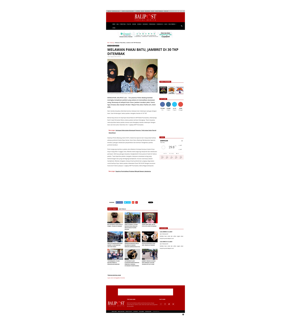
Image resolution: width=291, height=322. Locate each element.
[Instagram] (177, 11)
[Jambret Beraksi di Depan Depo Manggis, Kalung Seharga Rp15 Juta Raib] (150, 254)
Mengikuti (168, 102)
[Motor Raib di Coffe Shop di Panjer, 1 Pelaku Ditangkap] (115, 217)
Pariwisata (160, 24)
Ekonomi (145, 24)
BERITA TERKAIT (112, 209)
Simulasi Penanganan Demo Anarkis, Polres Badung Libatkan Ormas (115, 245)
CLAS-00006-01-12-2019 (166, 241)
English (166, 11)
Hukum (134, 24)
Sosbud (139, 24)
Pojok (152, 11)
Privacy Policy (129, 311)
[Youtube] (182, 11)
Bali (118, 24)
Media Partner (121, 311)
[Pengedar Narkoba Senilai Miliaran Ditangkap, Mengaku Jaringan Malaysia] (132, 236)
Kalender (147, 11)
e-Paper (138, 11)
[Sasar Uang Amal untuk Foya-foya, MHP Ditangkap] (150, 217)
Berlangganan (181, 102)
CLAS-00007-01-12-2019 (166, 231)
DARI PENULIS (122, 209)
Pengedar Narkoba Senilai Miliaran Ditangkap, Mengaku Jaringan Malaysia (132, 245)
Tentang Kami (148, 311)
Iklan (142, 11)
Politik (129, 24)
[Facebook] (175, 11)
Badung (112, 42)
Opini (113, 28)
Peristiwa (123, 24)
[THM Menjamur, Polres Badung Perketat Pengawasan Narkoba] (115, 254)
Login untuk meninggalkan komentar (116, 277)
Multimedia (172, 24)
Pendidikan (152, 24)
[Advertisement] (145, 5)
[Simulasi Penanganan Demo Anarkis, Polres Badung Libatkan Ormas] (115, 236)
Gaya (165, 24)
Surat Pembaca (159, 11)
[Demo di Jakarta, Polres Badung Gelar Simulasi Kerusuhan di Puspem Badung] (132, 217)
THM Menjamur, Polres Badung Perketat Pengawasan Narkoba (113, 262)
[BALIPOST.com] (145, 17)
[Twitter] (180, 11)
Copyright (135, 311)
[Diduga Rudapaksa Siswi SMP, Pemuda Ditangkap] (150, 236)
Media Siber (114, 311)
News (113, 24)
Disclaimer (141, 311)
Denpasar (144, 241)
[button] (181, 26)
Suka (162, 102)
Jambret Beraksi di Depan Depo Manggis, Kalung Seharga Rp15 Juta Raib (148, 262)
